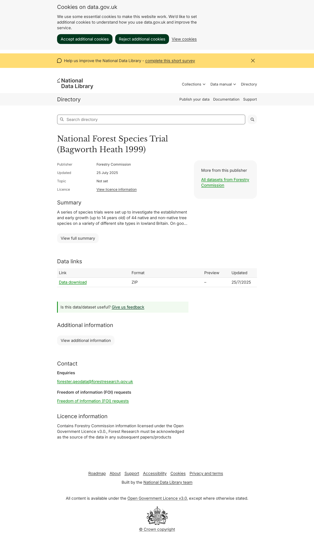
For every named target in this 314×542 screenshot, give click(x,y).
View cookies (184, 39)
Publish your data (194, 99)
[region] (157, 277)
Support (250, 99)
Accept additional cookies (85, 39)
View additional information (86, 340)
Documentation (226, 99)
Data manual (221, 84)
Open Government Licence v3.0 (157, 498)
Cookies (178, 473)
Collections (191, 84)
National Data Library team (167, 482)
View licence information (116, 189)
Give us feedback (128, 307)
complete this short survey (170, 60)
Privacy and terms (206, 473)
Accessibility (155, 473)
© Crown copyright (157, 529)
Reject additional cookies (142, 39)
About (115, 473)
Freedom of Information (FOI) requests (93, 401)
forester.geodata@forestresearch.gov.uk (95, 381)
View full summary (78, 238)
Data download (73, 282)
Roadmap (97, 473)
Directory (249, 84)
